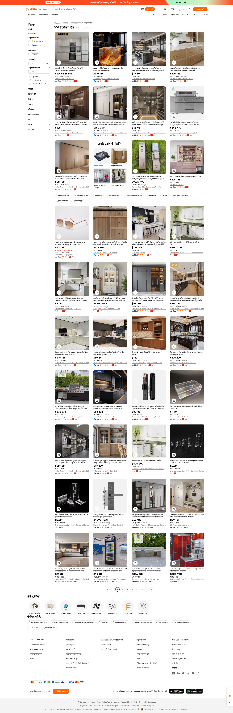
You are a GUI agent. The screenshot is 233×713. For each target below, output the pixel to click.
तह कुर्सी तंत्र (104, 622)
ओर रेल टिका (98, 195)
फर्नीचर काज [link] (88, 23)
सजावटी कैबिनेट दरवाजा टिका (134, 195)
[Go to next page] (151, 589)
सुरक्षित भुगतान (70, 645)
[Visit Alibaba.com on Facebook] (173, 673)
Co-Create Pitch (36, 649)
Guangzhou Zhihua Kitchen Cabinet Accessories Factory (187, 253)
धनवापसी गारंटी (70, 649)
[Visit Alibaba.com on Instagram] (188, 673)
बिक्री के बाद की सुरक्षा (72, 659)
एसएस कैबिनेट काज (63, 201)
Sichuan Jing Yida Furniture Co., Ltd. (183, 133)
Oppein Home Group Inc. (64, 79)
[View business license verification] (138, 709)
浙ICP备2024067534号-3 (178, 709)
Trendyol (142, 702)
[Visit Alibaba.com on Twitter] (183, 673)
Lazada (116, 702)
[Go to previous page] (108, 589)
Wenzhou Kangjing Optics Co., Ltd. (68, 255)
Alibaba (57, 23)
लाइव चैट (139, 649)
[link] (230, 690)
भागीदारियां (175, 663)
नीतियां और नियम (71, 668)
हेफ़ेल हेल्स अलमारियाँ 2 (121, 622)
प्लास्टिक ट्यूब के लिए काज (61, 622)
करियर (32, 659)
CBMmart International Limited (143, 79)
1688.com (91, 702)
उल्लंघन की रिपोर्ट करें (143, 668)
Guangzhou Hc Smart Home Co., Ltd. (69, 133)
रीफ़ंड (138, 659)
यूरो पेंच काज (152, 195)
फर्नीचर (65, 23)
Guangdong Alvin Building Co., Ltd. (68, 309)
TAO (135, 702)
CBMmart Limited (176, 185)
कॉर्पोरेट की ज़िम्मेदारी (36, 654)
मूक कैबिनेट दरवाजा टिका (181, 195)
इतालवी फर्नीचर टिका (63, 195)
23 (146, 589)
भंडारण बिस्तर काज (50, 628)
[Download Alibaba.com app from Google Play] (194, 691)
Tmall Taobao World (104, 702)
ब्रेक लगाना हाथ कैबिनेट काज (38, 622)
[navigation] (39, 306)
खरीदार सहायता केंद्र (143, 645)
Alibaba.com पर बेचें (179, 645)
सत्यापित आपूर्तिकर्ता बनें (179, 659)
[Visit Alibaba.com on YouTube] (192, 673)
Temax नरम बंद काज (82, 195)
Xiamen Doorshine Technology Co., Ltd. (146, 187)
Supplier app (126, 691)
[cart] (173, 10)
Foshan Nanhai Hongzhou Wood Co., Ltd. (147, 363)
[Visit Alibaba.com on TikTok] (197, 673)
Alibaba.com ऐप (140, 691)
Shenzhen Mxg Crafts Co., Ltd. (181, 417)
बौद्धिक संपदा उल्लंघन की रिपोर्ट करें (147, 663)
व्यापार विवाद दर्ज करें (143, 654)
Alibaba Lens (40, 691)
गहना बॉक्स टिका (163, 622)
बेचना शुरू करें (176, 649)
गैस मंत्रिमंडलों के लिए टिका (182, 622)
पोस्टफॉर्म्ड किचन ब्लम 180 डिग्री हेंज (84, 622)
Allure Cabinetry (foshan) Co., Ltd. (106, 417)
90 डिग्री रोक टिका (114, 195)
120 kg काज (34, 628)
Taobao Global (126, 702)
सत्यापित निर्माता (106, 645)
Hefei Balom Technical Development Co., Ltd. (110, 133)
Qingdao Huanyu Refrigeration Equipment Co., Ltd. (110, 579)
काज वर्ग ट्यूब (78, 201)
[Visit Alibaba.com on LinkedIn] (178, 673)
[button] (142, 9)
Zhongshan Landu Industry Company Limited (187, 471)
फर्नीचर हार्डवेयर (76, 23)
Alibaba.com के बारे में (37, 640)
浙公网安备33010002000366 (156, 709)
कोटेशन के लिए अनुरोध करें (109, 649)
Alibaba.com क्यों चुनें (37, 645)
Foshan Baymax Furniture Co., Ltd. (106, 79)
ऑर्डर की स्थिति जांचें (178, 654)
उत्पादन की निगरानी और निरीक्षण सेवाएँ (77, 663)
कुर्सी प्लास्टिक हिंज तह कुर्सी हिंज (143, 622)
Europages (152, 702)
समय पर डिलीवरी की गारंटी (73, 654)
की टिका (165, 195)
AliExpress (82, 702)
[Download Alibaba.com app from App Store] (176, 691)
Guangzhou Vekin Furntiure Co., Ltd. (106, 309)
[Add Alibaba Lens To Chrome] (61, 691)
